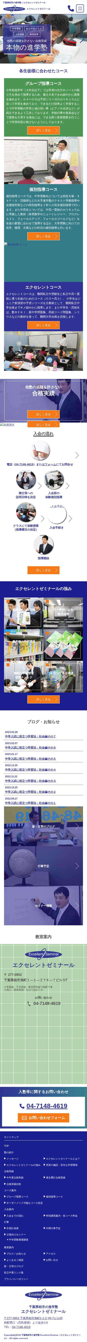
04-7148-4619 (24, 464)
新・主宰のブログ (13, 1266)
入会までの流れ (14, 1215)
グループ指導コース (17, 1196)
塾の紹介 (9, 1152)
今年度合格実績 (14, 1177)
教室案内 (9, 1247)
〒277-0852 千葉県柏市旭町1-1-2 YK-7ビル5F (33, 1318)
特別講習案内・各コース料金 (61, 1215)
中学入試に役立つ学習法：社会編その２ (30, 791)
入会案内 (9, 1209)
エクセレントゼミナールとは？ (63, 1158)
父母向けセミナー (16, 1234)
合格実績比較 (13, 1184)
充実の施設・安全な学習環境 (61, 1165)
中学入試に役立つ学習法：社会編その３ (30, 780)
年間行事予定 (53, 1228)
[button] (82, 38)
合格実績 (9, 1171)
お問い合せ (52, 1260)
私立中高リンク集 (13, 1272)
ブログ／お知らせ (16, 1253)
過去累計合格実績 (55, 1177)
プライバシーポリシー (16, 1279)
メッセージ (12, 1158)
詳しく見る (43, 130)
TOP (6, 1146)
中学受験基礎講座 (18, 1239)
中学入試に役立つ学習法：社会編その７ (30, 736)
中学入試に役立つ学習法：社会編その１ (30, 803)
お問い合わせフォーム (47, 1118)
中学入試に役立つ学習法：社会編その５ (30, 758)
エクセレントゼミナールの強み (23, 1165)
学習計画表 (12, 1228)
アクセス (51, 1253)
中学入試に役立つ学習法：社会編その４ (30, 769)
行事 (6, 1222)
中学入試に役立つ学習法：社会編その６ (30, 747)
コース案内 (10, 1190)
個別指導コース (54, 1196)
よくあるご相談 (14, 1260)
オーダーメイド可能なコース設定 (24, 1203)
